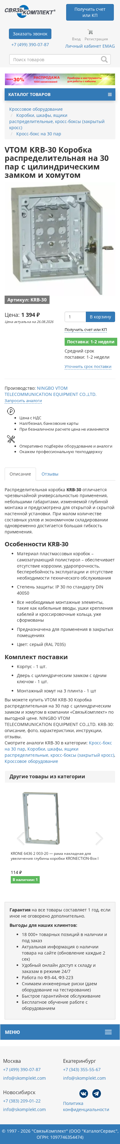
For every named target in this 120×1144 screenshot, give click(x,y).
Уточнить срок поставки (88, 366)
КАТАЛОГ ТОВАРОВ (29, 94)
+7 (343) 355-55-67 (82, 1069)
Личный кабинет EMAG (90, 46)
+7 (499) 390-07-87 (30, 44)
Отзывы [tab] (50, 474)
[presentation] (20, 839)
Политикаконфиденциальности (86, 1106)
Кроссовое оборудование (31, 761)
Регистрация (96, 39)
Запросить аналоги (23, 400)
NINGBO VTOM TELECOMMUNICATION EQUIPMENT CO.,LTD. (51, 391)
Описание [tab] (20, 474)
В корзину (100, 317)
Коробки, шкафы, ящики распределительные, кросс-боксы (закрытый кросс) (59, 752)
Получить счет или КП (86, 329)
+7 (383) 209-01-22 (22, 1101)
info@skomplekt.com (24, 1078)
